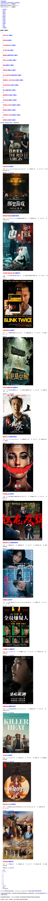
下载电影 (2, 893)
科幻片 (4, 15)
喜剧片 (4, 12)
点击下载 (12, 172)
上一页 (4, 871)
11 (3, 884)
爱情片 (4, 13)
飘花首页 (5, 9)
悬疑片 (4, 17)
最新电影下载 (3, 5)
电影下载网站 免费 (33, 890)
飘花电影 (7, 122)
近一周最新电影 (16, 2)
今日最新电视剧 (9, 2)
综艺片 (4, 26)
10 (3, 883)
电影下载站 (11, 890)
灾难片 (4, 22)
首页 (4, 870)
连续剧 (4, 23)
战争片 (4, 19)
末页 (4, 887)
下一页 (4, 885)
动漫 (4, 24)
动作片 (4, 10)
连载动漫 (5, 27)
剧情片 (4, 16)
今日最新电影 (3, 2)
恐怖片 (4, 20)
